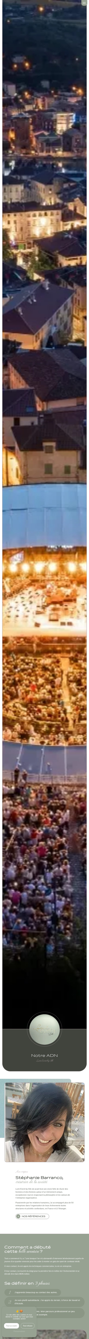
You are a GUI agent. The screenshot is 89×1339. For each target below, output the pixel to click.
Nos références (33, 1216)
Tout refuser (27, 1326)
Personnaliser (19, 1331)
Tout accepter (11, 1326)
